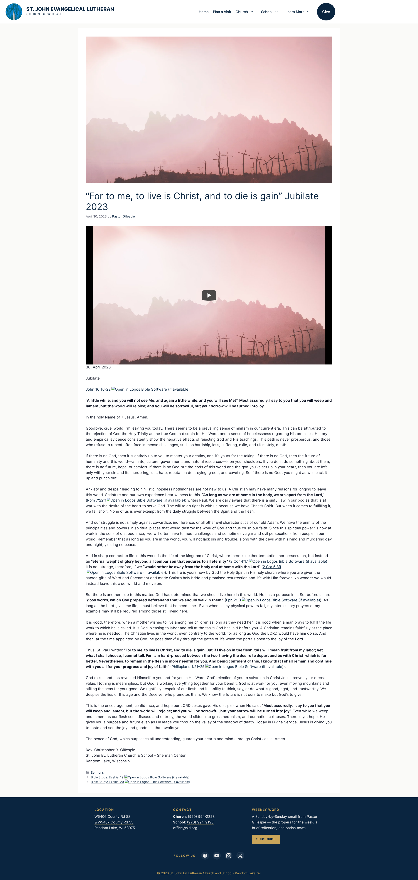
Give (326, 12)
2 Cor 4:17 (239, 561)
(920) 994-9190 (200, 822)
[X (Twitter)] (240, 856)
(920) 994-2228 (201, 816)
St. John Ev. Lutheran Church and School (70, 11)
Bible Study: (107, 777)
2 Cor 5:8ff (272, 567)
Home (204, 12)
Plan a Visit (222, 12)
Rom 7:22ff (96, 500)
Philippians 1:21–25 (188, 666)
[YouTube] (217, 856)
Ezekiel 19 (116, 777)
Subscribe (266, 839)
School (267, 12)
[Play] (209, 295)
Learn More (295, 12)
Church (242, 12)
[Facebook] (205, 856)
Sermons (97, 772)
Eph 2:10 (233, 600)
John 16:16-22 (98, 389)
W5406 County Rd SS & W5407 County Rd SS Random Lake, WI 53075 (114, 822)
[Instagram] (229, 856)
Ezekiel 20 (116, 782)
